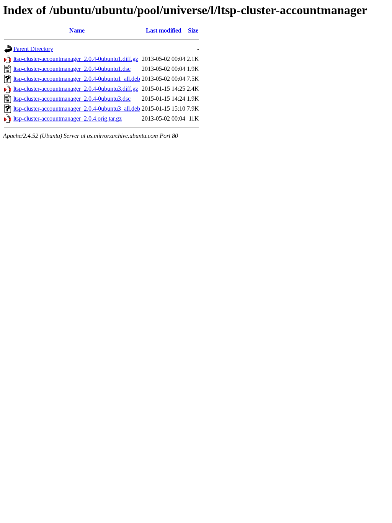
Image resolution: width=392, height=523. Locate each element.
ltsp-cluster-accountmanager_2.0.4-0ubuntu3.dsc (72, 98)
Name (77, 30)
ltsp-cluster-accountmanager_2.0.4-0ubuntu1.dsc (72, 68)
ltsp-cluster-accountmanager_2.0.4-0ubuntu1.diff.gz (75, 59)
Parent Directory (33, 49)
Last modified (163, 30)
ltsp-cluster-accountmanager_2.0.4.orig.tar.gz (67, 118)
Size (193, 30)
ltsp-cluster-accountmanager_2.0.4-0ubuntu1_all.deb (76, 78)
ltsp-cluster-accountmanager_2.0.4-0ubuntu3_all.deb (76, 108)
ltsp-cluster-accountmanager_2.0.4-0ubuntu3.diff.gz (75, 88)
